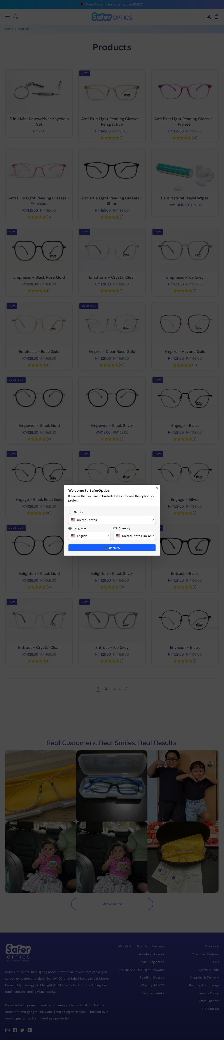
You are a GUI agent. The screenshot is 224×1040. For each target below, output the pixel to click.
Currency (124, 528)
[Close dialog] (156, 488)
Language (80, 528)
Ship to (78, 512)
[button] (112, 520)
